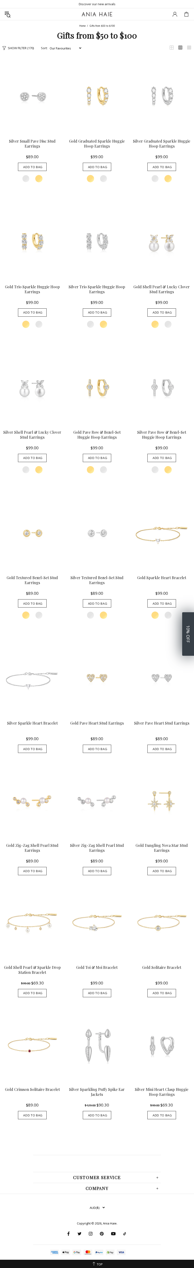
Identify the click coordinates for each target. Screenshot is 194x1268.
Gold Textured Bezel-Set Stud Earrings (32, 580)
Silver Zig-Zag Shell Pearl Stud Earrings (97, 848)
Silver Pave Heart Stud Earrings (161, 723)
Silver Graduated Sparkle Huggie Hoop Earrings (161, 144)
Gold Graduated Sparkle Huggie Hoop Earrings (97, 144)
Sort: (44, 48)
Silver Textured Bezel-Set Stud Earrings (97, 580)
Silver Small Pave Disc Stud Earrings (32, 144)
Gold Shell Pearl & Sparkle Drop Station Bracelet (32, 970)
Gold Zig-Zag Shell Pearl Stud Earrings (32, 848)
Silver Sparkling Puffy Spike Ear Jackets (97, 1092)
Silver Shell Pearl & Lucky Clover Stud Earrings (32, 435)
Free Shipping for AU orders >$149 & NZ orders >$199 (97, 4)
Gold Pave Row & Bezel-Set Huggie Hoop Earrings (97, 435)
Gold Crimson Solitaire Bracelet (32, 1089)
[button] (188, 634)
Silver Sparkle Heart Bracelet (32, 723)
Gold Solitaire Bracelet (161, 967)
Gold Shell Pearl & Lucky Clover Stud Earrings (161, 289)
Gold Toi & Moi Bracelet (97, 967)
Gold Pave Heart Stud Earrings (97, 723)
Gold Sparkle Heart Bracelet (161, 577)
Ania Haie (110, 1223)
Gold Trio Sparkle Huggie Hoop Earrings (32, 289)
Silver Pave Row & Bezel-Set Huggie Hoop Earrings (161, 435)
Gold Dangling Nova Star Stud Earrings (162, 848)
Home (82, 25)
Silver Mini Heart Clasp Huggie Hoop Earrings (161, 1092)
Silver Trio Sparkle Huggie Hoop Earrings (97, 289)
